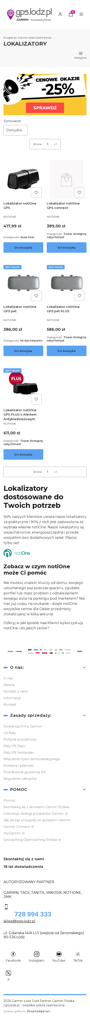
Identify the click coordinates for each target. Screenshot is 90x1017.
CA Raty (9, 733)
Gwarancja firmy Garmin (22, 726)
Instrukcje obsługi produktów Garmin (33, 814)
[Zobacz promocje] (45, 94)
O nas (8, 678)
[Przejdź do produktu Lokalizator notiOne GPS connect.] (67, 180)
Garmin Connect (17, 827)
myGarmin (12, 833)
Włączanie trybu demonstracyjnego (31, 759)
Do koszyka (23, 247)
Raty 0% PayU (14, 746)
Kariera (8, 685)
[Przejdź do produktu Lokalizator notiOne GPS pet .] (23, 283)
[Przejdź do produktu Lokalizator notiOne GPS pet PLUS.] (67, 283)
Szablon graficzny (26, 1011)
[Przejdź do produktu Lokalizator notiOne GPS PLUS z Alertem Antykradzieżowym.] (23, 386)
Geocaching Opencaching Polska (30, 840)
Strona (37, 144)
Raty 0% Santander (18, 752)
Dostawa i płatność (18, 766)
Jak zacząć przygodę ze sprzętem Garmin (36, 820)
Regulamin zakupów (20, 779)
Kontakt (9, 704)
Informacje (12, 698)
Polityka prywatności (20, 739)
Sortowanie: (12, 121)
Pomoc (9, 800)
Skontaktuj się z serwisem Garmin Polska (36, 807)
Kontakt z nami (15, 691)
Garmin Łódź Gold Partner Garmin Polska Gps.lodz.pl (29, 37)
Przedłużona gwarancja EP (24, 772)
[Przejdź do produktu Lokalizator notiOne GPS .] (23, 180)
